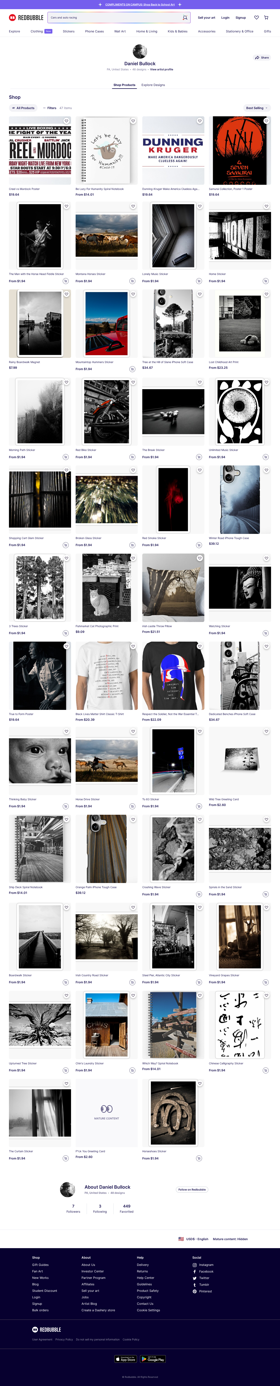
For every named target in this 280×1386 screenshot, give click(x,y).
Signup (37, 1304)
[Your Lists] (256, 17)
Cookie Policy (131, 1339)
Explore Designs (153, 85)
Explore (14, 31)
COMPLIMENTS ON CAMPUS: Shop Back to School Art (140, 4)
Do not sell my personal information (98, 1339)
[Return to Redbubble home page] (26, 17)
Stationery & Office (239, 31)
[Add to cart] (66, 281)
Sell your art (90, 1291)
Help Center (145, 1278)
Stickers (68, 31)
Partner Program (94, 1278)
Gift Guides (40, 1265)
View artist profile (161, 69)
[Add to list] (66, 121)
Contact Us (145, 1304)
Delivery (143, 1265)
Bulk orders (40, 1310)
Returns (142, 1271)
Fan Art (37, 1271)
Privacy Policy (64, 1339)
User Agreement (42, 1339)
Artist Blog (89, 1304)
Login (36, 1297)
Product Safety (148, 1291)
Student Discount (44, 1291)
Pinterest (205, 1291)
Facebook (206, 1271)
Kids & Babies (177, 31)
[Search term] (185, 17)
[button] (140, 4)
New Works (40, 1278)
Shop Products (124, 85)
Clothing (41, 31)
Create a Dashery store (98, 1310)
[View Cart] (266, 17)
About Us (88, 1265)
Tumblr (204, 1284)
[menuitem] (14, 31)
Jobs (85, 1297)
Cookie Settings (148, 1310)
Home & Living (146, 31)
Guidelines (144, 1284)
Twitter (204, 1278)
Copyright (144, 1297)
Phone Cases (94, 31)
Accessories (206, 31)
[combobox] (119, 17)
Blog (35, 1284)
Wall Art (120, 31)
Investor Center (93, 1271)
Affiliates (88, 1284)
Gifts (267, 31)
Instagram (206, 1265)
